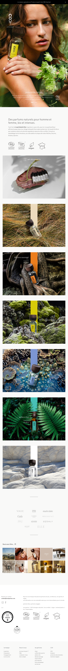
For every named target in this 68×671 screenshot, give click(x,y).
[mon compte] (55, 7)
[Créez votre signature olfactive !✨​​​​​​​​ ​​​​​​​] (59, 567)
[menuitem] (51, 7)
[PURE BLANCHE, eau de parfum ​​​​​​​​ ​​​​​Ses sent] (59, 554)
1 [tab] (32, 102)
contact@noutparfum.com (8, 598)
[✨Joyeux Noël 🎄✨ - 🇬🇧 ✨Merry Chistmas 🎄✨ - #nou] (46, 567)
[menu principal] (3, 7)
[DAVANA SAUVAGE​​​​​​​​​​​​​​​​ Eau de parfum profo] (21, 554)
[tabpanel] (34, 55)
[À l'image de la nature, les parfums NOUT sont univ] (21, 567)
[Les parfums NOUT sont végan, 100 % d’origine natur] (46, 554)
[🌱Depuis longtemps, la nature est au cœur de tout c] (8, 554)
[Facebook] (5, 603)
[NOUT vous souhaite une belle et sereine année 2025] (34, 567)
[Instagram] (2, 603)
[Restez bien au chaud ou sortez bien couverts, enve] (8, 567)
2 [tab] (36, 102)
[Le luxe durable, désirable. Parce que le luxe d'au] (34, 554)
